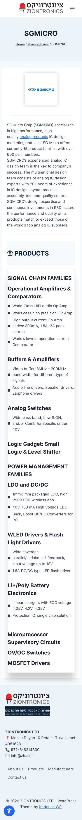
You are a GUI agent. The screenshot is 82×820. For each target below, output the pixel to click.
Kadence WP (50, 807)
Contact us (16, 777)
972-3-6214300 (25, 750)
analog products (34, 136)
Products (36, 769)
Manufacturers (61, 769)
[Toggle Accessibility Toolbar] (9, 811)
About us (15, 769)
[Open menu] (72, 9)
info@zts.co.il (22, 755)
